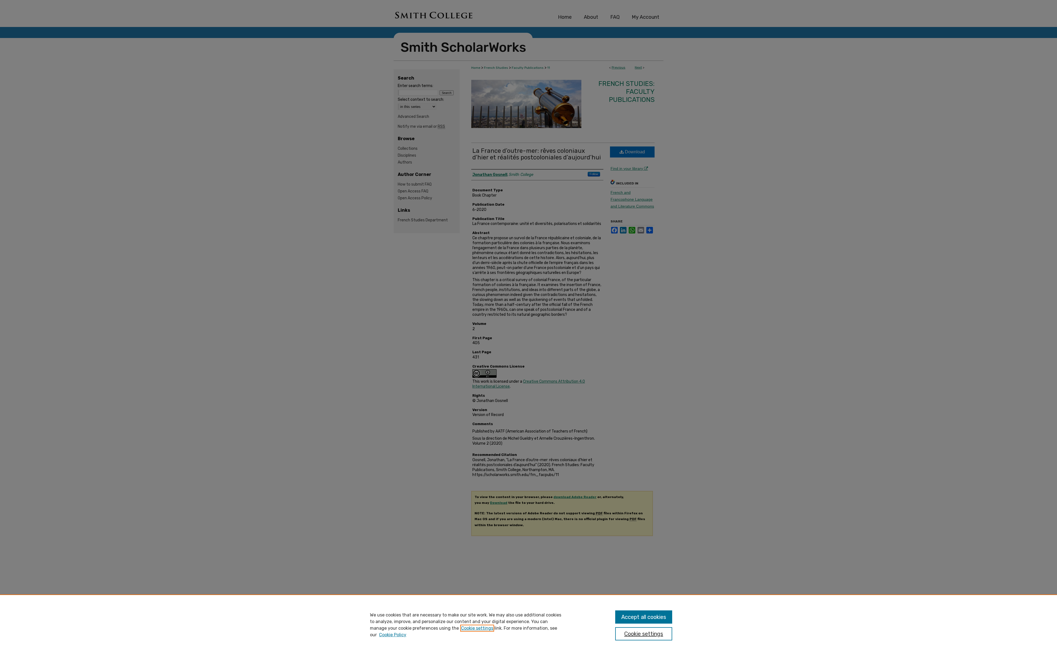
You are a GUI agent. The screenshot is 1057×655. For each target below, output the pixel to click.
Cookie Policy (392, 634)
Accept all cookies (643, 617)
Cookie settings (477, 628)
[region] (528, 624)
